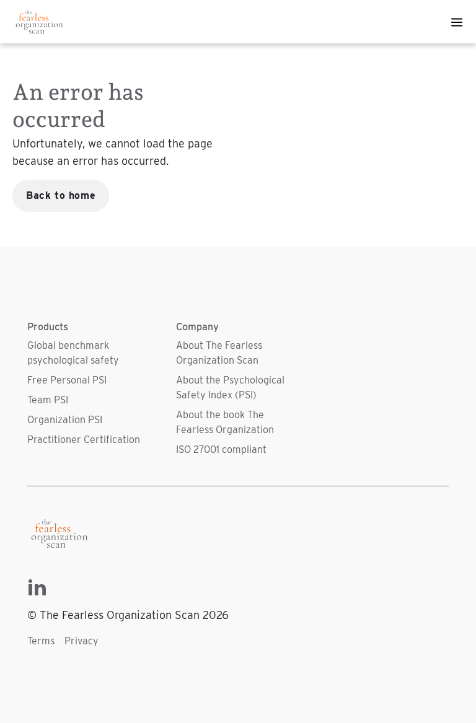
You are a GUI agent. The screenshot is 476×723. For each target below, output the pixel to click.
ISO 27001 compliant (221, 449)
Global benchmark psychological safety (73, 353)
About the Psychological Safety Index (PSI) (230, 387)
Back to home (60, 195)
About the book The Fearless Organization (225, 422)
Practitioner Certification (83, 439)
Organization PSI (64, 420)
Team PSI (47, 400)
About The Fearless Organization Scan (219, 353)
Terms (41, 641)
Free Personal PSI (67, 380)
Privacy (81, 641)
